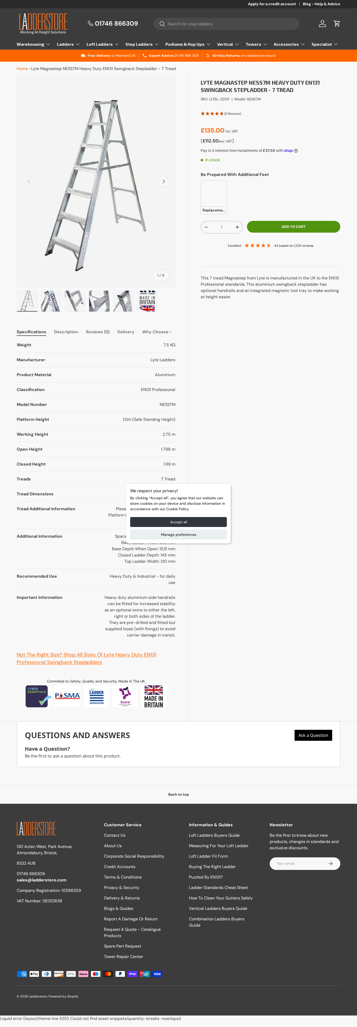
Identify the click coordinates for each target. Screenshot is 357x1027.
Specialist (322, 44)
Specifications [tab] (31, 332)
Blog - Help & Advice (321, 4)
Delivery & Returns (122, 898)
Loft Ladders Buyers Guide (214, 835)
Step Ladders (139, 44)
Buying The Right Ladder (212, 866)
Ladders (65, 44)
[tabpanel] (96, 490)
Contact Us (114, 835)
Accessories (286, 44)
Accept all (178, 522)
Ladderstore (38, 996)
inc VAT (232, 131)
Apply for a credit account (272, 4)
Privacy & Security (121, 887)
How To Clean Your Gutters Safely (221, 898)
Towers (253, 44)
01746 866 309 (186, 55)
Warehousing (30, 44)
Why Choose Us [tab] (158, 332)
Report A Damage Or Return (131, 919)
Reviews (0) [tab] (98, 332)
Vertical (225, 44)
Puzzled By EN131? (206, 877)
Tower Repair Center (123, 956)
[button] (337, 23)
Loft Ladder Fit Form (208, 856)
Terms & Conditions (123, 877)
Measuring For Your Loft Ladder (219, 845)
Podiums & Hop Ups (184, 44)
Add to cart (293, 226)
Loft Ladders (100, 44)
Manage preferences (178, 534)
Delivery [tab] (125, 332)
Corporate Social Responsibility (134, 856)
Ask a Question (313, 735)
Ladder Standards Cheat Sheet (218, 887)
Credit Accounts (119, 866)
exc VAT (225, 141)
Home (22, 68)
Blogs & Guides (118, 908)
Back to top (178, 794)
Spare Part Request (122, 946)
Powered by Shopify (63, 996)
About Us (113, 845)
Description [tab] (66, 332)
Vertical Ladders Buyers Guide (218, 908)
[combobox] (226, 24)
